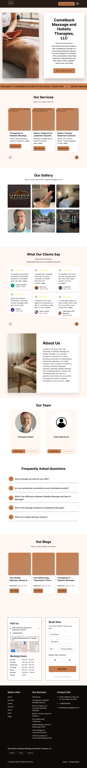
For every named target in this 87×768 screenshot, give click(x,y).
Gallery (10, 703)
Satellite (18, 650)
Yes (69, 660)
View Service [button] (15, 146)
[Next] (77, 157)
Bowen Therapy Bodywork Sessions (42, 715)
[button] (25, 643)
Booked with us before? (57, 655)
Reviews (11, 707)
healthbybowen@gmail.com (69, 708)
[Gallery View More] (67, 221)
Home (10, 697)
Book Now (18, 451)
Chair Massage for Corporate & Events (39, 731)
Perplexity (30, 753)
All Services (36, 697)
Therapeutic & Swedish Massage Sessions (40, 701)
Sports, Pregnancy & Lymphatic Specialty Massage (39, 708)
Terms (65, 762)
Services (11, 700)
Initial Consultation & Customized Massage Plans (42, 737)
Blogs (10, 716)
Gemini (21, 753)
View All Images (43, 240)
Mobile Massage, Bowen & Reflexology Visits (41, 726)
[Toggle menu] (77, 4)
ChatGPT (12, 753)
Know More (32, 451)
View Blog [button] (14, 591)
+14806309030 (17, 633)
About (10, 710)
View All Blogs (44, 605)
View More (43, 527)
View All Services (43, 161)
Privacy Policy (74, 762)
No (55, 660)
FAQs (9, 713)
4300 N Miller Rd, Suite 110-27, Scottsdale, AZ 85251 (69, 698)
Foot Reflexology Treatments (38, 720)
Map (13, 650)
